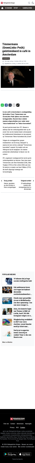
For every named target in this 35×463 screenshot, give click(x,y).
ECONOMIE (8, 8)
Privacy (12, 427)
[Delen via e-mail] (14, 105)
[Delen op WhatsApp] (2, 105)
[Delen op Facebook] (6, 105)
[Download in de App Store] (24, 454)
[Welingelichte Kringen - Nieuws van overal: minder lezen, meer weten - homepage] (8, 3)
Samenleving (6, 58)
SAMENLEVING (27, 8)
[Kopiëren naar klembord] (17, 105)
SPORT (16, 8)
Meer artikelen (7, 342)
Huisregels (28, 424)
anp (8, 61)
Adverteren (20, 424)
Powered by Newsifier (17, 459)
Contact (12, 424)
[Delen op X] (10, 105)
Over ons (6, 424)
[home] (2, 8)
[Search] (29, 3)
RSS (17, 427)
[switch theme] (33, 3)
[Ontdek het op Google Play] (10, 454)
